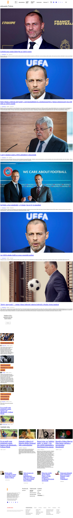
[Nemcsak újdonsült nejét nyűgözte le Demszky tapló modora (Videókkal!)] (57, 473)
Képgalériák (39, 493)
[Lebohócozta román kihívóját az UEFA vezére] (36, 28)
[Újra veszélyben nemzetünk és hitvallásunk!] (7, 388)
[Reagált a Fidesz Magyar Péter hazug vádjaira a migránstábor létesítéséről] (64, 434)
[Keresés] (51, 2)
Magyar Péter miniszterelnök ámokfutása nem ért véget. (6, 404)
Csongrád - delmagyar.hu (28, 514)
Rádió (59, 507)
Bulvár (49, 507)
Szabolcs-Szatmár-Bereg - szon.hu (49, 514)
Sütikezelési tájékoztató (33, 492)
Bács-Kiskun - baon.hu (28, 509)
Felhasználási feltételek (33, 494)
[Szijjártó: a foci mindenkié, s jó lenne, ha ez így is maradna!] (36, 182)
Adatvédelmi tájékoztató (31, 490)
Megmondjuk (22, 2)
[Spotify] (15, 502)
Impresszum (24, 490)
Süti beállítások (40, 495)
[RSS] (62, 2)
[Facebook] (58, 2)
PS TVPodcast (39, 490)
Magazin (45, 507)
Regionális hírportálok (29, 507)
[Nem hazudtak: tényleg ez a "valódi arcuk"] (7, 359)
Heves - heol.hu (37, 514)
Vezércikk (8, 345)
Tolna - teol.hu (57, 509)
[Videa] (56, 2)
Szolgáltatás (54, 507)
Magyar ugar (32, 2)
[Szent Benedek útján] (7, 337)
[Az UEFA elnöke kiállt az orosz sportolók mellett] (36, 232)
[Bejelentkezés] (53, 2)
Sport (7, 54)
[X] (60, 2)
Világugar (39, 2)
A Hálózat (38, 449)
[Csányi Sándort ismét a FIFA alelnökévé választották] (36, 132)
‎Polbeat (9, 424)
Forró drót (27, 2)
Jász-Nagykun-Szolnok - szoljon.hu (49, 509)
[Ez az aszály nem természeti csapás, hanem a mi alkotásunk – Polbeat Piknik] (7, 419)
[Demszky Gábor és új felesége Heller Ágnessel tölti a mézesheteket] (27, 434)
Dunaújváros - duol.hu (38, 509)
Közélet (35, 507)
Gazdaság (40, 507)
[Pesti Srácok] (10, 2)
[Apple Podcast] (17, 502)
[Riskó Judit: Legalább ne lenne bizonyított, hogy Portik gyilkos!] (2, 473)
